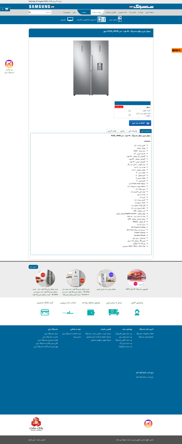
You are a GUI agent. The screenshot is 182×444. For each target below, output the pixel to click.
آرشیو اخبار (33, 266)
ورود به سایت (96, 12)
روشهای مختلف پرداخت (91, 302)
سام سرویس (122, 12)
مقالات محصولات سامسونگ (144, 333)
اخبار (74, 12)
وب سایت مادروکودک (125, 346)
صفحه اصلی (149, 12)
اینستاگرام (9, 69)
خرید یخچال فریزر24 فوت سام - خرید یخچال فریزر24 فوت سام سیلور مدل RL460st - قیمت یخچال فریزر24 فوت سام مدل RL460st (45, 293)
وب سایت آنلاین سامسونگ (123, 340)
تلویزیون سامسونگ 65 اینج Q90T (137, 289)
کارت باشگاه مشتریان (45, 302)
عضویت (83, 12)
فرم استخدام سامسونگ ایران (71, 333)
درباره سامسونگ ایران (51, 333)
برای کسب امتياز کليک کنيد (144, 377)
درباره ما (140, 12)
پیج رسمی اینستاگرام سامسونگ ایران (46, 346)
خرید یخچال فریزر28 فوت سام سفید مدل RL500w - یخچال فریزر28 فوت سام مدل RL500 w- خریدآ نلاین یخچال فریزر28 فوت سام (76, 293)
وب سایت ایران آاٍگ (125, 343)
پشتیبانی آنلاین (137, 302)
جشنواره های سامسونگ (145, 336)
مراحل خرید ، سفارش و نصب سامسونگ (98, 333)
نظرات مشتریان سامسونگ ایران (48, 340)
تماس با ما (132, 12)
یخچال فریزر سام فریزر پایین (106, 289)
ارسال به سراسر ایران (114, 302)
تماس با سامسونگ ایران (50, 336)
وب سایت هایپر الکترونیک (123, 333)
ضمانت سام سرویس (68, 302)
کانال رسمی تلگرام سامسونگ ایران (47, 343)
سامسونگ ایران (9, 72)
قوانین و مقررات (110, 12)
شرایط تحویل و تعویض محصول (101, 340)
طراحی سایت (41, 439)
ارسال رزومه (77, 336)
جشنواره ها (67, 12)
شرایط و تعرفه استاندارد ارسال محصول (98, 336)
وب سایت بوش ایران (125, 336)
